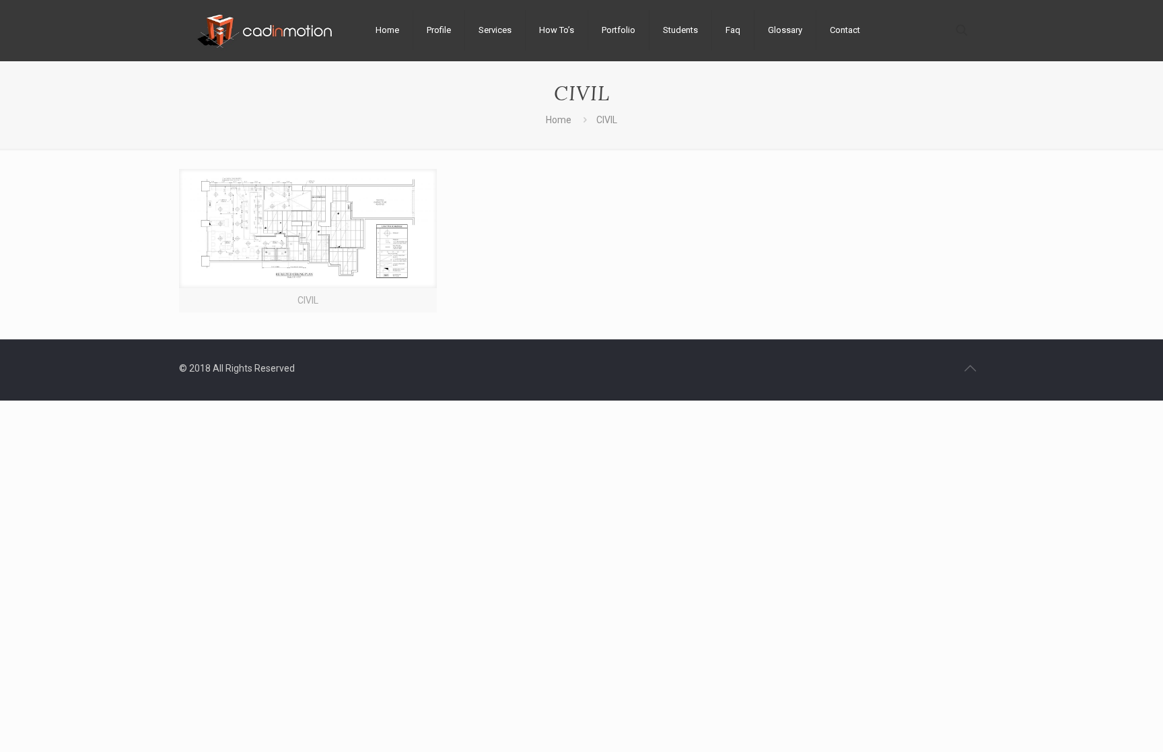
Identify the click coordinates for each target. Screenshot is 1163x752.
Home (558, 119)
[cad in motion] (267, 30)
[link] (308, 240)
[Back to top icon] (970, 368)
